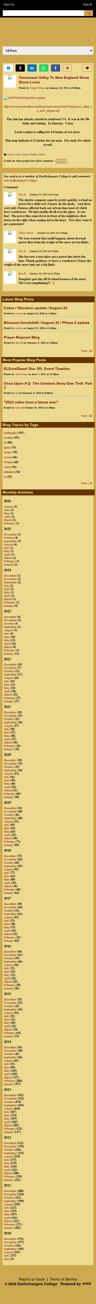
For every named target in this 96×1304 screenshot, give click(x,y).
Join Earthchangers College (20, 180)
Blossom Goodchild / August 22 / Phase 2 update (47, 323)
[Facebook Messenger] (8, 68)
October (9, 538)
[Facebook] (55, 68)
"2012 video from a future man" (31, 402)
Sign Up (9, 4)
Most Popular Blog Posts (24, 360)
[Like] (87, 68)
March (8, 520)
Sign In (87, 4)
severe (10, 154)
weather (33, 154)
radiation (9, 472)
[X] (20, 68)
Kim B (22, 194)
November (10, 534)
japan (7, 447)
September (10, 541)
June (6, 510)
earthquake (10, 432)
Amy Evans (21, 374)
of (5, 442)
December (10, 575)
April (7, 516)
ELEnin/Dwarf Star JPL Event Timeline (37, 369)
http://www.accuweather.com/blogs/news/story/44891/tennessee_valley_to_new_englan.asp (48, 108)
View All (86, 350)
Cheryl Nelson (37, 88)
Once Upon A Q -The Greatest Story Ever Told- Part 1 (48, 385)
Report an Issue (32, 1279)
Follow (61, 161)
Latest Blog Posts (18, 299)
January (8, 564)
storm (25, 154)
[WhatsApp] (43, 68)
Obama (8, 462)
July (6, 548)
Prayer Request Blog (22, 337)
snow (17, 154)
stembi (18, 313)
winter (41, 154)
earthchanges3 (46, 26)
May (6, 513)
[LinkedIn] (32, 68)
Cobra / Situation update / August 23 (35, 308)
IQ (16, 393)
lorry (17, 407)
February (9, 523)
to (5, 476)
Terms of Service (63, 1279)
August (8, 506)
